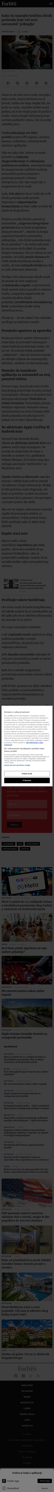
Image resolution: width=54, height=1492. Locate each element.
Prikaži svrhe (27, 774)
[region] (27, 746)
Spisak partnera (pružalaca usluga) (17, 765)
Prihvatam (27, 780)
